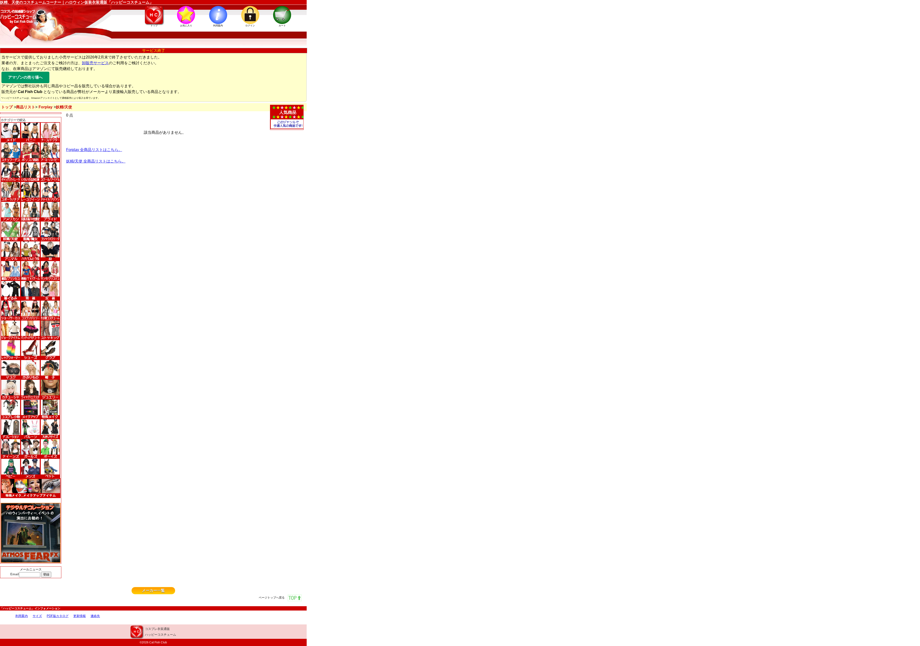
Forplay (45, 107)
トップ (7, 107)
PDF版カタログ (58, 616)
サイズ (37, 616)
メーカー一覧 (153, 590)
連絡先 (95, 616)
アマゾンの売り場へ (25, 77)
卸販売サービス (95, 63)
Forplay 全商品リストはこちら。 (94, 150)
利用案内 (21, 616)
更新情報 (79, 616)
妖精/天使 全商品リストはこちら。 (96, 161)
